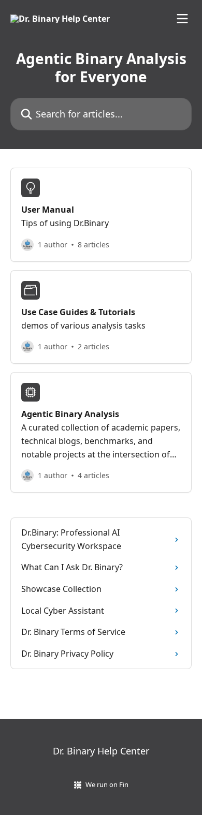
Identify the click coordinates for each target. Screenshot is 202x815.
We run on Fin (106, 784)
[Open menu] (182, 18)
